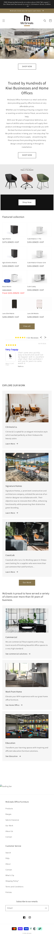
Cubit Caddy (31, 286)
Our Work (27, 582)
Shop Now (27, 202)
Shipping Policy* (12, 881)
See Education (12, 756)
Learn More (10, 443)
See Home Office (12, 705)
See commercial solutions (16, 654)
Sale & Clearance (12, 820)
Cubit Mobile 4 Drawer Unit (36, 262)
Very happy (11, 349)
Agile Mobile (6, 239)
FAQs (7, 858)
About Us (9, 831)
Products (9, 808)
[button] (3, 20)
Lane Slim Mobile (8, 313)
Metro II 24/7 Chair (10, 364)
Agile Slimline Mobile (9, 262)
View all (27, 326)
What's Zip (10, 875)
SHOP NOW (27, 66)
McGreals (29, 933)
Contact (9, 837)
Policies (9, 892)
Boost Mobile (6, 286)
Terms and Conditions (14, 886)
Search (8, 853)
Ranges (8, 814)
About (8, 864)
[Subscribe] (45, 908)
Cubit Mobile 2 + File (34, 239)
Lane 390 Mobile (33, 313)
